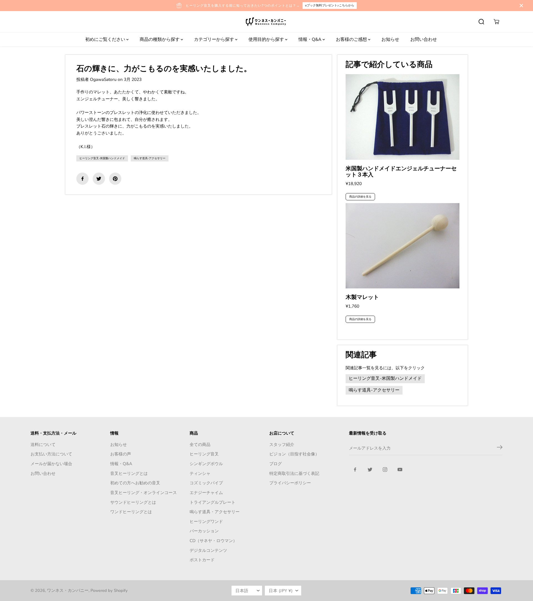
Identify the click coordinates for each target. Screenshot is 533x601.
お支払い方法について (51, 454)
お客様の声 (120, 454)
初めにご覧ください (105, 39)
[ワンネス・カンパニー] (266, 21)
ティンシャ (200, 473)
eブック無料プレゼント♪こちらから (329, 5)
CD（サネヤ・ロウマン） (213, 540)
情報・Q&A (310, 39)
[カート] (496, 22)
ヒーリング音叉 (204, 454)
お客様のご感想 (352, 39)
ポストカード (202, 560)
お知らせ (390, 39)
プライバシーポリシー (290, 483)
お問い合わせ (423, 39)
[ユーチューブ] (400, 469)
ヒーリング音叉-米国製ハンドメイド (102, 158)
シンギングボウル (206, 464)
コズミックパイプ (206, 483)
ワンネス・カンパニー (68, 590)
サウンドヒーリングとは (133, 502)
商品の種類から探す (160, 39)
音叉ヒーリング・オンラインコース (143, 492)
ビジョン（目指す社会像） (294, 454)
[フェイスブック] (82, 179)
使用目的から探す (266, 39)
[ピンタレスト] (115, 179)
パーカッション (204, 531)
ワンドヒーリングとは (131, 512)
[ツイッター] (99, 179)
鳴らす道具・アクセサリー (215, 512)
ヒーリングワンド (206, 521)
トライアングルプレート (212, 502)
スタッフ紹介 (281, 444)
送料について (43, 444)
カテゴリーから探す (214, 39)
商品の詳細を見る (360, 197)
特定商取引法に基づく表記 (294, 473)
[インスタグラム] (385, 469)
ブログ (275, 464)
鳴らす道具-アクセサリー (149, 158)
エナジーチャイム (206, 492)
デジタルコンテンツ (208, 550)
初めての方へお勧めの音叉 (135, 483)
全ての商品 (200, 444)
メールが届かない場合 (51, 464)
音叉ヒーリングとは (129, 473)
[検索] (481, 22)
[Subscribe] (499, 448)
